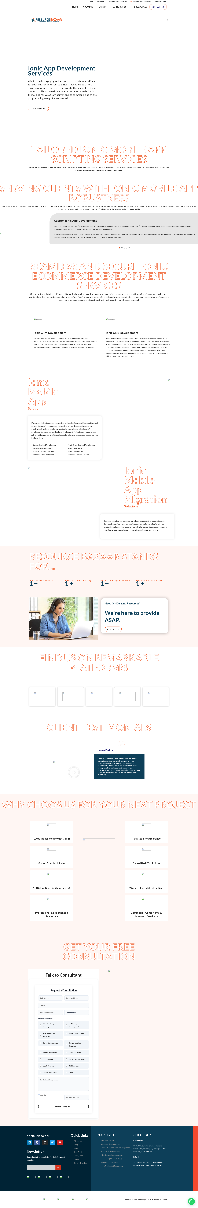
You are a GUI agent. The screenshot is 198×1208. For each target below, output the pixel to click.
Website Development (110, 1144)
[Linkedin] (29, 1142)
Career (77, 1159)
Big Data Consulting (109, 1162)
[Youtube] (60, 1142)
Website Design (107, 1140)
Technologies (118, 6)
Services (102, 6)
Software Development (110, 1151)
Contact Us (158, 7)
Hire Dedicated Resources (112, 1166)
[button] (168, 20)
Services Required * (45, 1018)
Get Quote (78, 1155)
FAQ (76, 1148)
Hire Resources (139, 6)
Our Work (78, 1152)
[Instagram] (45, 1142)
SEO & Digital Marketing (111, 1159)
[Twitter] (52, 1142)
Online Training (160, 1)
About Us (88, 6)
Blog (76, 1144)
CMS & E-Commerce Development (115, 1148)
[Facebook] (37, 1142)
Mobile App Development (111, 1155)
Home (75, 6)
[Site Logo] (46, 20)
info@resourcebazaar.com (118, 1)
